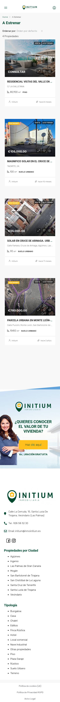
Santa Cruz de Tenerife (23, 585)
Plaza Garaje (17, 658)
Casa (13, 616)
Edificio (14, 625)
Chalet (14, 620)
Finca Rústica (17, 630)
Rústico (14, 663)
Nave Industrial (18, 644)
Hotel (13, 635)
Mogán (14, 570)
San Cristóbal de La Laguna (25, 580)
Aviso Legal (30, 699)
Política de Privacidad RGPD (30, 692)
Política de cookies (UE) (30, 686)
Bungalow (15, 611)
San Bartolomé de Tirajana (24, 575)
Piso (12, 654)
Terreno (14, 673)
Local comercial (18, 639)
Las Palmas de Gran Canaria (25, 566)
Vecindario (16, 594)
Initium (15, 102)
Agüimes (15, 556)
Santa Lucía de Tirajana (23, 589)
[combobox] (29, 31)
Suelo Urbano (17, 668)
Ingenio (14, 561)
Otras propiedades (20, 649)
